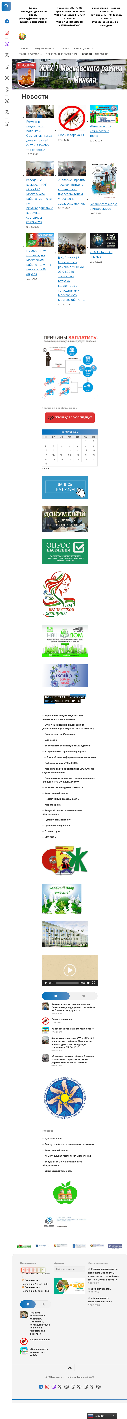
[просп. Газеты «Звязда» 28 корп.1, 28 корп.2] (6, 101)
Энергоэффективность (58, 1171)
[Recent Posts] (56, 996)
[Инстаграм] (6, 33)
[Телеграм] (6, 21)
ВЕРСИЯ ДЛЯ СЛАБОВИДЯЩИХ (73, 417)
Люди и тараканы (71, 135)
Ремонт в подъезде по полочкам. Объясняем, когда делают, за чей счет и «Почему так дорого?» (39, 135)
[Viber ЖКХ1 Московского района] (6, 44)
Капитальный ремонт (57, 793)
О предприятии (41, 48)
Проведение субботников (60, 734)
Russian (99, 1415)
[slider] (67, 983)
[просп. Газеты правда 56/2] (6, 67)
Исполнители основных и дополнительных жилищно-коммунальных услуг (68, 780)
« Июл (45, 468)
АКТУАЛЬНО (101, 54)
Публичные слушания (57, 825)
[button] (70, 970)
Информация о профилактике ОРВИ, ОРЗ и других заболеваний (68, 770)
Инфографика (53, 804)
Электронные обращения (61, 54)
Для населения (53, 1138)
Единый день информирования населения (71, 757)
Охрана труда (52, 831)
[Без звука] (88, 982)
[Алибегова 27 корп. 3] (6, 55)
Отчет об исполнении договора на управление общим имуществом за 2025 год (68, 726)
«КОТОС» (50, 837)
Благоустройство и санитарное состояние (69, 1144)
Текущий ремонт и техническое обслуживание (62, 812)
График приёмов (29, 54)
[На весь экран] (93, 982)
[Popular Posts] (84, 996)
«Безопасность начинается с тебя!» (100, 131)
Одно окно (51, 740)
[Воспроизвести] (45, 982)
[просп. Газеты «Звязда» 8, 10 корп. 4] (6, 78)
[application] (70, 970)
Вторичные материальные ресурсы (65, 751)
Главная (23, 48)
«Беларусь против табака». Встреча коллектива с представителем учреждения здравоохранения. (72, 1059)
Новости (86, 54)
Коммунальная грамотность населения (68, 1155)
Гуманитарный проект (58, 819)
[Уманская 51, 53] (6, 124)
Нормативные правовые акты (62, 799)
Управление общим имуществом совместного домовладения (62, 717)
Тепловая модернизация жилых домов (67, 745)
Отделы (62, 48)
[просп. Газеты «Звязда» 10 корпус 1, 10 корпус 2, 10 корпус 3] (6, 90)
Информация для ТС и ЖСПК (61, 763)
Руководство (82, 48)
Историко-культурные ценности (64, 787)
